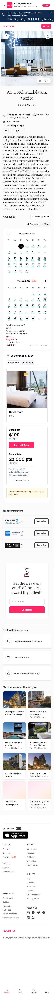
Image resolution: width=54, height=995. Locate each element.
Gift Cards (31, 857)
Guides (6, 902)
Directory (30, 883)
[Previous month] (8, 233)
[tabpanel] (26, 433)
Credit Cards (8, 898)
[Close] (4, 5)
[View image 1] (27, 58)
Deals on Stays (9, 871)
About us (30, 853)
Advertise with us (10, 914)
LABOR (40, 13)
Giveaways (31, 861)
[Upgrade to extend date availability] (34, 281)
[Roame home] (27, 930)
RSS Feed (7, 910)
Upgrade (10, 339)
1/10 (46, 80)
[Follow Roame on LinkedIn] (28, 917)
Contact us (31, 890)
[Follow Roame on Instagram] (28, 912)
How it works (32, 865)
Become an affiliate (11, 918)
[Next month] (46, 281)
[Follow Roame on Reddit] (38, 912)
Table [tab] (46, 224)
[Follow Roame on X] (33, 917)
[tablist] (38, 224)
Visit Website (29, 105)
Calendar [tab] (34, 224)
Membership (32, 849)
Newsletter (7, 906)
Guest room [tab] (13, 362)
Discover (6, 853)
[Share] (48, 36)
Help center (31, 886)
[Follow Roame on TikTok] (43, 912)
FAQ (28, 879)
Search (6, 849)
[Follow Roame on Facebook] (33, 912)
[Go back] (6, 36)
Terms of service (33, 894)
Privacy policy (33, 898)
